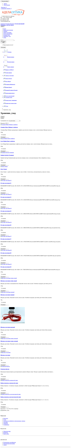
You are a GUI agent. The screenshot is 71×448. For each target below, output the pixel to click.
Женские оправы (8, 56)
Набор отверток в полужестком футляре (11, 397)
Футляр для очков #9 (6, 266)
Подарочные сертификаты (9, 442)
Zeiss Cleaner (4, 169)
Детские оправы (7, 72)
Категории (3, 47)
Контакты (5, 418)
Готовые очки (6, 35)
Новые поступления (8, 30)
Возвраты (5, 432)
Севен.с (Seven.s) (7, 78)
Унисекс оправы (8, 66)
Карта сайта (6, 433)
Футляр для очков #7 (6, 239)
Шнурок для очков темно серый (9, 280)
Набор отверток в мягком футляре (9, 383)
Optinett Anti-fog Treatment (7, 155)
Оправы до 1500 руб (8, 69)
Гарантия (5, 423)
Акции (5, 444)
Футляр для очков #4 (6, 211)
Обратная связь (7, 431)
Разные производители (8, 93)
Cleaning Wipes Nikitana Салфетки (9, 127)
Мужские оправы (8, 61)
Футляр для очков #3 (6, 197)
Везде (4, 28)
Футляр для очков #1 (6, 183)
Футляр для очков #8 (6, 253)
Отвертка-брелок (5, 369)
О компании (6, 424)
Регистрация (6, 5)
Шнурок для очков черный (7, 294)
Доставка (5, 422)
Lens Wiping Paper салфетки (8, 141)
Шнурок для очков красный (8, 327)
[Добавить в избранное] (6, 137)
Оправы (5, 31)
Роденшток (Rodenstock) (9, 84)
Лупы (4, 37)
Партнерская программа (9, 443)
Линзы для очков (7, 32)
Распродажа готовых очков (10, 103)
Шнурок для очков (5, 355)
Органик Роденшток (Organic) (10, 90)
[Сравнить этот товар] (8, 137)
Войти (5, 3)
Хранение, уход (7, 36)
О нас (4, 419)
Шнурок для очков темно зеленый (9, 341)
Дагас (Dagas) (7, 81)
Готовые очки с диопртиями (10, 100)
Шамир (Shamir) (7, 87)
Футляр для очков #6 (6, 225)
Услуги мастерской (7, 33)
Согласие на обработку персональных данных (14, 421)
